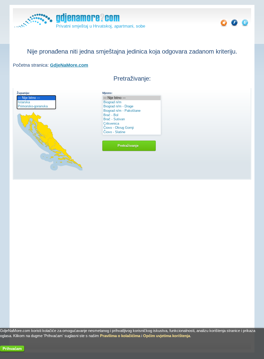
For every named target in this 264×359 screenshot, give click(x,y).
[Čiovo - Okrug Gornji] (132, 128)
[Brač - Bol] (132, 115)
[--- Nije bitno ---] (36, 98)
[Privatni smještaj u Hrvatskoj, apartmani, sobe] (33, 26)
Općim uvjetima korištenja (166, 336)
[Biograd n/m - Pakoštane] (132, 111)
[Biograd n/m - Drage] (132, 106)
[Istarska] (36, 102)
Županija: (23, 93)
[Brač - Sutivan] (132, 119)
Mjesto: (107, 93)
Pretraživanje (129, 146)
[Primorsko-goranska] (36, 106)
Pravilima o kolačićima (120, 336)
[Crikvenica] (132, 124)
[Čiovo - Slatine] (132, 132)
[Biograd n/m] (132, 102)
